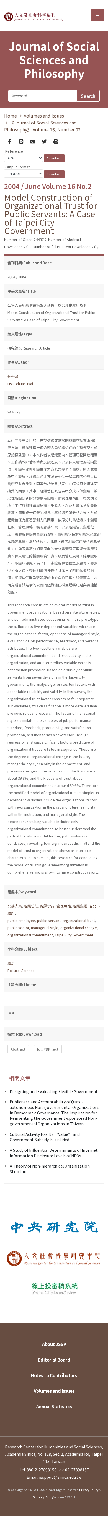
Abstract (18, 1049)
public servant (49, 920)
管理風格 (63, 906)
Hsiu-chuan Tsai (20, 383)
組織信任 (31, 906)
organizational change (78, 927)
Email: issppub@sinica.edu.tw (54, 1477)
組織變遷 (80, 906)
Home (10, 115)
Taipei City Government (74, 934)
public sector (18, 927)
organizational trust (79, 920)
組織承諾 (47, 906)
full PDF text (47, 1049)
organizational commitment (30, 934)
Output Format (17, 166)
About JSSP (54, 1344)
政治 (11, 963)
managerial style (44, 927)
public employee (21, 920)
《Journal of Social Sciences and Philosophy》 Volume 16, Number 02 (42, 126)
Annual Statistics (54, 1406)
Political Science (21, 970)
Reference (14, 151)
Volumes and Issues (44, 115)
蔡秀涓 (12, 376)
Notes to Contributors (54, 1375)
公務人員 (14, 906)
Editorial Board (54, 1359)
